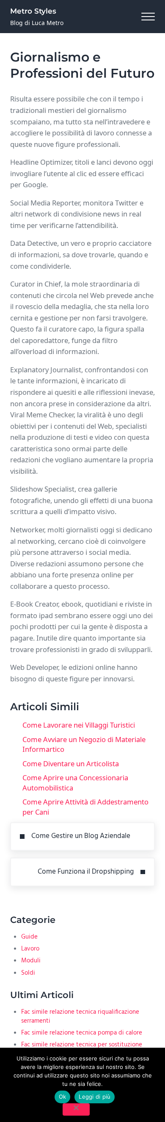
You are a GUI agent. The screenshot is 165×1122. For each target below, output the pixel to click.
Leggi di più (94, 1096)
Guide (29, 937)
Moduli (31, 961)
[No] (76, 1109)
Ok (62, 1096)
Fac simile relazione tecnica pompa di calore (81, 1033)
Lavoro (30, 949)
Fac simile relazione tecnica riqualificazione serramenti (80, 1016)
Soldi (28, 973)
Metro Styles (33, 11)
